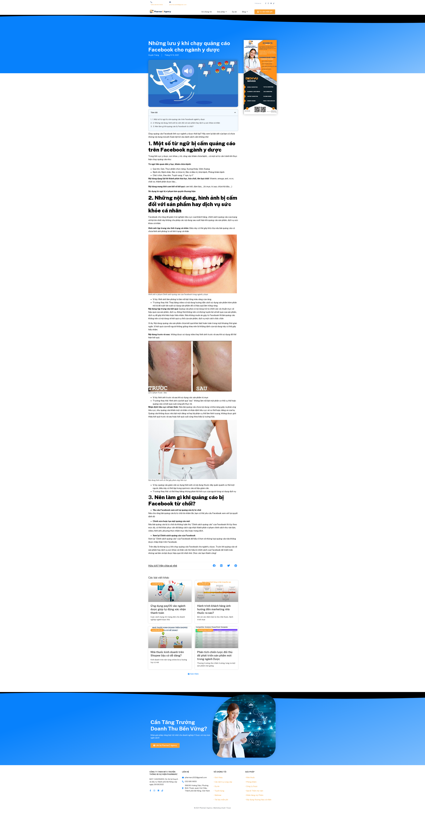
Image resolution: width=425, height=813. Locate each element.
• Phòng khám (250, 782)
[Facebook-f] (265, 3)
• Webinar (217, 795)
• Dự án (216, 786)
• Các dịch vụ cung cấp (223, 782)
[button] (235, 112)
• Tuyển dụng (219, 791)
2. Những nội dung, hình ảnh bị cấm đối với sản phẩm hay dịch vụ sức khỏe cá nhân (186, 123)
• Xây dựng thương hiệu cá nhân (258, 800)
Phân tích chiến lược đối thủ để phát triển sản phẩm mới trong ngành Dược (214, 655)
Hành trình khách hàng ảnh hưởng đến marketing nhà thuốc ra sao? (214, 609)
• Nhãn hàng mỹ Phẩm (254, 795)
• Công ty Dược (251, 786)
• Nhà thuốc (250, 777)
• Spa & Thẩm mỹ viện (254, 791)
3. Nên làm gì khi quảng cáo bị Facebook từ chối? (173, 126)
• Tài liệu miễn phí (221, 800)
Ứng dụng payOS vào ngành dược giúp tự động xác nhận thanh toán (168, 609)
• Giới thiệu (218, 777)
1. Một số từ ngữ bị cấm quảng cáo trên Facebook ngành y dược (179, 119)
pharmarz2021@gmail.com (177, 4)
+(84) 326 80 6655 (157, 4)
